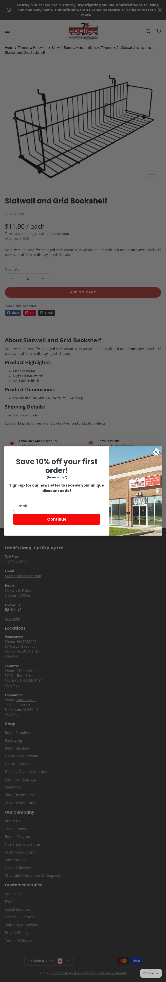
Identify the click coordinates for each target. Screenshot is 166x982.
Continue (56, 519)
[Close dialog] (156, 452)
